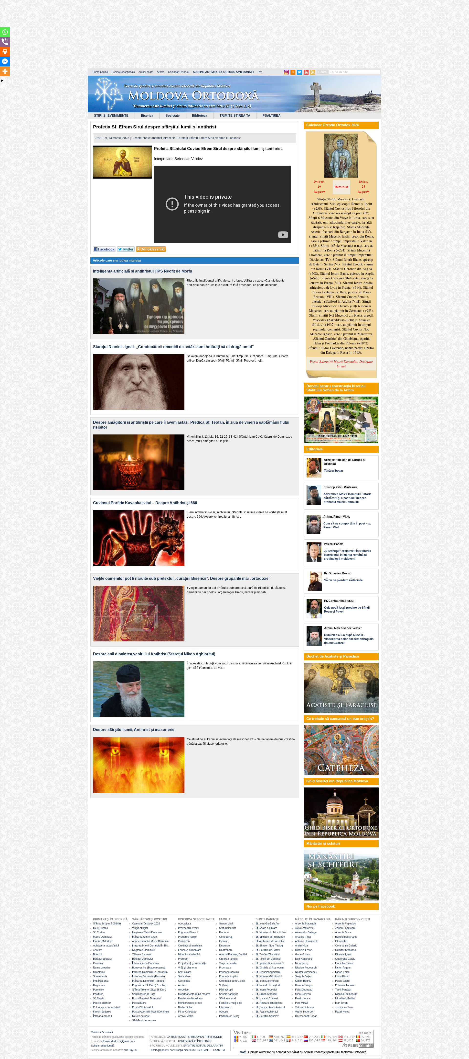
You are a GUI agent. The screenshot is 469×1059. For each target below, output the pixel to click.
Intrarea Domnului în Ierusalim (150, 971)
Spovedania (100, 976)
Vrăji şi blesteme (187, 967)
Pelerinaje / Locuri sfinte (107, 1007)
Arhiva (160, 71)
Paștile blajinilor (102, 1002)
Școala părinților (228, 993)
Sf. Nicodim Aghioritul (268, 971)
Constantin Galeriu (346, 945)
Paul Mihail (301, 1002)
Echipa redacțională (123, 71)
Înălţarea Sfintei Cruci (144, 936)
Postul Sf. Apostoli (142, 1007)
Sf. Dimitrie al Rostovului (270, 967)
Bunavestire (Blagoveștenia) (149, 967)
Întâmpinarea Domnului (145, 963)
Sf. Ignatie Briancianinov (270, 963)
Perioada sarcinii (229, 971)
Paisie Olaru (342, 980)
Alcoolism (183, 989)
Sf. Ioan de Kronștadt (268, 985)
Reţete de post (140, 1015)
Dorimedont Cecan (306, 1015)
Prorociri (183, 958)
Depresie (224, 945)
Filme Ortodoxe (187, 1011)
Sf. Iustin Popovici (266, 989)
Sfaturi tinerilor (227, 927)
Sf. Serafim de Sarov (268, 949)
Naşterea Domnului (143, 949)
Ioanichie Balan (344, 963)
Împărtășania (100, 980)
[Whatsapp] (5, 32)
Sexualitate (184, 971)
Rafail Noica (342, 1011)
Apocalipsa (184, 923)
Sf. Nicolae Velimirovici (269, 976)
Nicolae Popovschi (306, 967)
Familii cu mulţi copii (230, 1002)
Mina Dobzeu (303, 993)
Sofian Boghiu (303, 980)
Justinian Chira (344, 1007)
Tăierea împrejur (142, 954)
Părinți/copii (226, 989)
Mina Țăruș (302, 963)
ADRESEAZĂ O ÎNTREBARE (195, 1041)
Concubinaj (225, 936)
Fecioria (224, 932)
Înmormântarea (102, 1011)
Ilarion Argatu (343, 967)
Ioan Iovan (341, 1002)
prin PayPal (130, 1049)
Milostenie (99, 971)
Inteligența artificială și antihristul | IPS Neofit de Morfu (142, 271)
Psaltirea (98, 993)
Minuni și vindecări (189, 954)
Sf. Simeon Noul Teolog (269, 945)
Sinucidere (184, 976)
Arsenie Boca (343, 932)
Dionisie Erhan (303, 949)
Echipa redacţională (102, 1045)
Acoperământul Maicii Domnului (150, 941)
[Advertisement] (149, 34)
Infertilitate (225, 1007)
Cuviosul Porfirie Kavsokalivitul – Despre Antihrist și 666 (145, 503)
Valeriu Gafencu (304, 1007)
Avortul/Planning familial (233, 954)
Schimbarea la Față (143, 993)
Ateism (182, 985)
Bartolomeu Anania (346, 936)
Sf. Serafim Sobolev (267, 1015)
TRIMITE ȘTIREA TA (235, 115)
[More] (5, 71)
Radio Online (185, 1007)
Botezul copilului (102, 958)
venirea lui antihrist (228, 138)
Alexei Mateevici (304, 927)
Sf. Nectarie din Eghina (269, 1002)
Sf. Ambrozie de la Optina (270, 941)
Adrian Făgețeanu (345, 927)
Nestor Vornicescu (306, 971)
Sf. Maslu (98, 998)
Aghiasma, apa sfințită (106, 945)
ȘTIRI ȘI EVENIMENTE (111, 115)
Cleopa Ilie (341, 941)
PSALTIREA (271, 115)
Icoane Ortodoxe (103, 941)
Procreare (225, 967)
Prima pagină (100, 71)
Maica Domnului (102, 936)
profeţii (183, 138)
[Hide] (2, 81)
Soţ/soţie (224, 985)
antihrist (156, 138)
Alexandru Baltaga (306, 932)
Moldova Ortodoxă (102, 1032)
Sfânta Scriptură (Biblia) (107, 923)
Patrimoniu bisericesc (190, 998)
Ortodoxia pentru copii (232, 980)
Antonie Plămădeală (306, 941)
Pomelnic (98, 989)
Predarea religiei (187, 936)
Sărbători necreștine (144, 1020)
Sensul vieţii (226, 923)
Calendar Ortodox (178, 71)
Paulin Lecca (302, 998)
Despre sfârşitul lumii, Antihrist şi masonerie (133, 730)
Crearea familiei (228, 958)
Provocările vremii (188, 927)
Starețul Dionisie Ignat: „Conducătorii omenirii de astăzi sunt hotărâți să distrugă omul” (173, 347)
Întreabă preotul (102, 1015)
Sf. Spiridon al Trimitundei (270, 936)
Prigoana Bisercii (188, 932)
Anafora (97, 949)
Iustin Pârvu (342, 976)
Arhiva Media (185, 1015)
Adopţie (223, 1011)
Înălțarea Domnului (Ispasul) (148, 980)
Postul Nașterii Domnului (146, 998)
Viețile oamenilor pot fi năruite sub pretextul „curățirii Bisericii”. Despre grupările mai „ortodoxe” (181, 578)
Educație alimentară (189, 949)
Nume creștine (101, 967)
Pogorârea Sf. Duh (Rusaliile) (149, 985)
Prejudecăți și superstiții (192, 963)
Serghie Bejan (303, 976)
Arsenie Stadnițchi (305, 923)
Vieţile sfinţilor (140, 927)
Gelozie (223, 941)
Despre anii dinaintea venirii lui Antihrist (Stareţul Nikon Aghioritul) (154, 654)
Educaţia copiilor (228, 976)
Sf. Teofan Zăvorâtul (267, 954)
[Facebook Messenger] (5, 61)
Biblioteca (199, 115)
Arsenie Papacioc (345, 923)
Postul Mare (139, 1002)
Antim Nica (301, 945)
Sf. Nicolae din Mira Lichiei (271, 932)
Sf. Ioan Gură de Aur (268, 923)
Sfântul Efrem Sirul (201, 138)
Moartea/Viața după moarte (194, 993)
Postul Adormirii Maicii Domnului (150, 1011)
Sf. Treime (99, 932)
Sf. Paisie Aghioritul (267, 1011)
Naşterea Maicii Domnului (147, 932)
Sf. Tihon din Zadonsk (268, 958)
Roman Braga (303, 985)
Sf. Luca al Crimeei (267, 998)
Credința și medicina (190, 945)
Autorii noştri (146, 71)
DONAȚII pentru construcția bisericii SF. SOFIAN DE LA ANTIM (187, 1049)
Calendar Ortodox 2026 (146, 923)
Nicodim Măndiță (345, 998)
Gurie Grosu (302, 954)
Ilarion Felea (342, 971)
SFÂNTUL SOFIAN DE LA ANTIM (203, 1045)
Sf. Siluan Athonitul (266, 993)
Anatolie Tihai (303, 936)
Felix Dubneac (303, 989)
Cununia (98, 963)
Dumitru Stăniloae (345, 949)
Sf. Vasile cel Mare (266, 927)
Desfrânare (226, 949)
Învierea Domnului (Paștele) (148, 976)
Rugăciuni (99, 985)
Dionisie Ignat (343, 954)
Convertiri (184, 941)
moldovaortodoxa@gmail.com (117, 1041)
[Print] (5, 52)
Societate (173, 115)
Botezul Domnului (142, 958)
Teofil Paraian (343, 989)
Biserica (147, 115)
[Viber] (5, 42)
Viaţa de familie (228, 963)
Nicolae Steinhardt (346, 993)
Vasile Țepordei (304, 1011)
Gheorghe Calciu (345, 958)
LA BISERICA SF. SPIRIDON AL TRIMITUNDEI (195, 1036)
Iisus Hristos (100, 927)
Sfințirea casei (227, 998)
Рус (260, 71)
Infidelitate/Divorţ (229, 1015)
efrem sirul (170, 138)
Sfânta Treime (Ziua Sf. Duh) (149, 989)
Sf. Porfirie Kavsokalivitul (270, 1007)
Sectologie (184, 980)
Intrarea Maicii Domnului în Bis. (150, 945)
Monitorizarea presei (190, 1002)
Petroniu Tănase (345, 985)
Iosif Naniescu (303, 958)
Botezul (97, 954)
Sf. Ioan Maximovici (267, 980)
